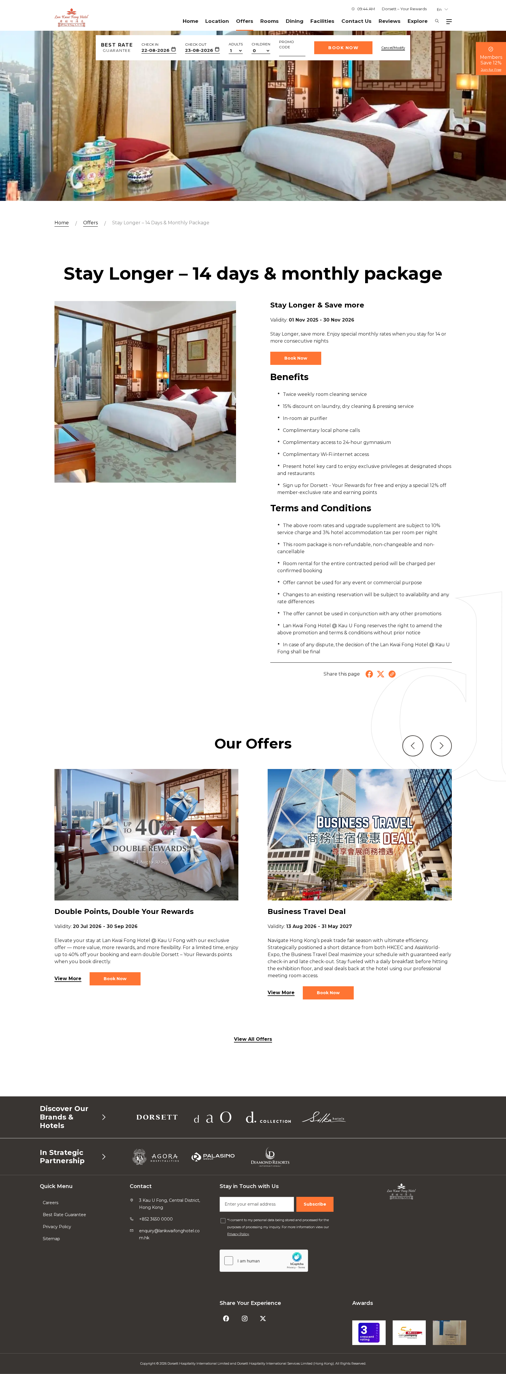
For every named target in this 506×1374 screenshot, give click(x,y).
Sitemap (51, 1238)
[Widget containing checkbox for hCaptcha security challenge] (264, 1261)
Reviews (390, 21)
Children (261, 44)
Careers (50, 1202)
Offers (244, 21)
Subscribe (315, 1204)
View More (67, 978)
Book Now (343, 47)
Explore (418, 21)
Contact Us (356, 21)
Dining (294, 21)
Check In (149, 44)
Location (217, 21)
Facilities (322, 21)
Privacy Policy (57, 1226)
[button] (412, 745)
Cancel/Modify (393, 47)
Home (190, 21)
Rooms (269, 21)
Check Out (195, 44)
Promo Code (286, 44)
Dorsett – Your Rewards (404, 8)
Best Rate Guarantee (64, 1214)
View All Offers (253, 1039)
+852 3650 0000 (156, 1219)
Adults (236, 44)
